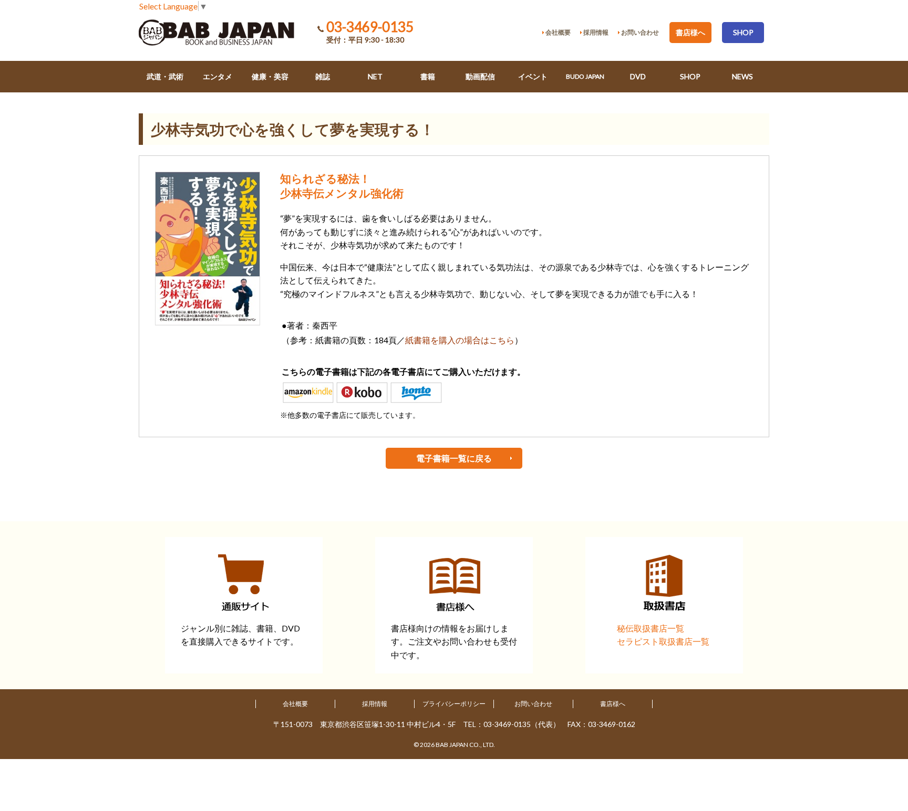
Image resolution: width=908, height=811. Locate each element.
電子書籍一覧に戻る (454, 458)
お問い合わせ (533, 704)
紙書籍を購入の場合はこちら (459, 340)
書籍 (427, 76)
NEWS (742, 76)
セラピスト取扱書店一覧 (663, 641)
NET (375, 76)
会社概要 (295, 704)
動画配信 (480, 76)
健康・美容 (270, 76)
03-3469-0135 (370, 26)
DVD (638, 76)
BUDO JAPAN (585, 76)
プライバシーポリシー (454, 704)
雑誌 (322, 76)
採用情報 (374, 704)
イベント (533, 76)
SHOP (743, 32)
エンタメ (217, 76)
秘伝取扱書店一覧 (650, 628)
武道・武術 (165, 76)
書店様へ (690, 32)
